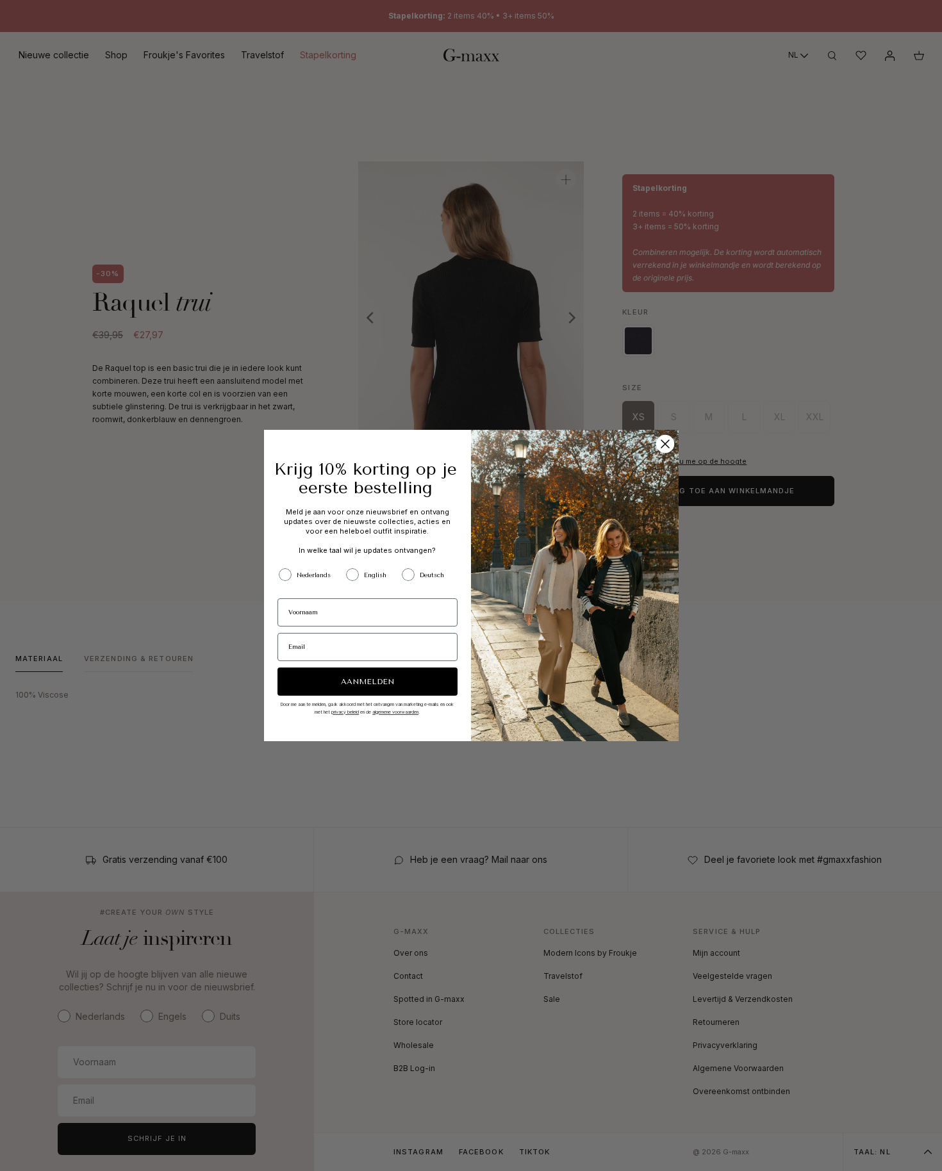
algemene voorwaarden (395, 712)
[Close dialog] (665, 444)
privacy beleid (345, 712)
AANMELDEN (367, 681)
